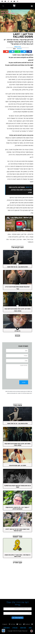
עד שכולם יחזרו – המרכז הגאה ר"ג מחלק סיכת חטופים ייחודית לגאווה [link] (17, 555)
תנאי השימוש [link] (12, 391)
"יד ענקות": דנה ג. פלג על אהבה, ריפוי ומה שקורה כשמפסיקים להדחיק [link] (17, 508)
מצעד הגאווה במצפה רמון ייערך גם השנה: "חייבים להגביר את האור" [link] (17, 529)
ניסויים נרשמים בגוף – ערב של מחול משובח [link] (17, 267)
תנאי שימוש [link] (23, 628)
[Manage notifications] (31, 631)
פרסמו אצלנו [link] (6, 628)
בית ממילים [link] (17, 331)
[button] (31, 6)
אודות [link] (30, 628)
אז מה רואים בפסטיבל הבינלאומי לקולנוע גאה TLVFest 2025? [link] (17, 486)
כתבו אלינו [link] (15, 628)
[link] (17, 1)
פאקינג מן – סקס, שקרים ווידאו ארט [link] (17, 465)
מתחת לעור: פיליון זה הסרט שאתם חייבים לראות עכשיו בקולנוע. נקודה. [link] (17, 444)
